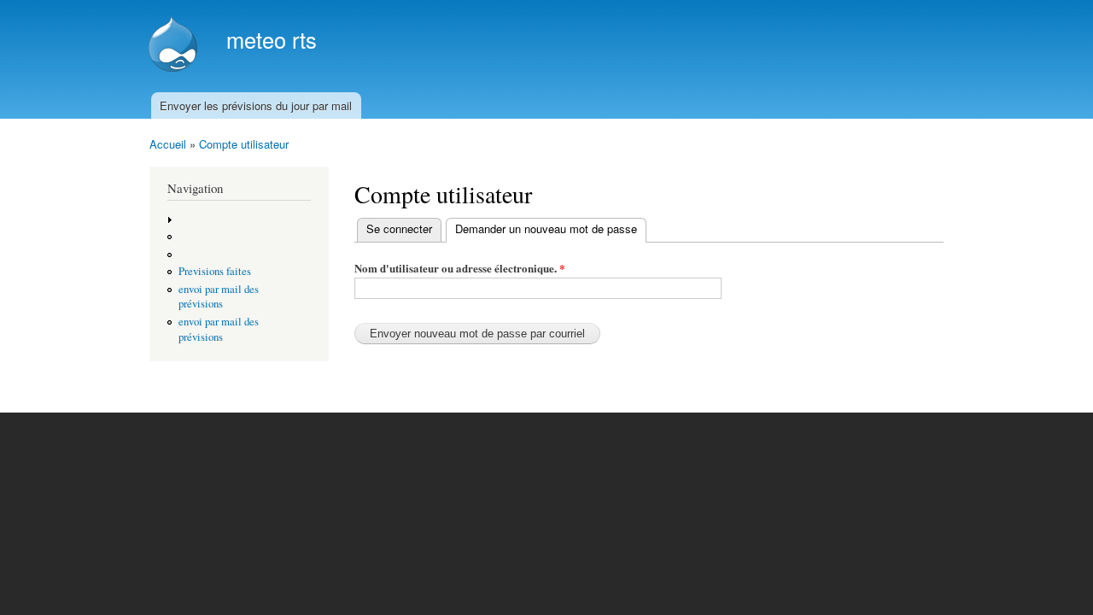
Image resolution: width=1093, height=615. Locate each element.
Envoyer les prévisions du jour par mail (256, 105)
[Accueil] (175, 46)
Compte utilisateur (244, 144)
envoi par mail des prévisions (218, 297)
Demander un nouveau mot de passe (550, 228)
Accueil (167, 144)
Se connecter (399, 228)
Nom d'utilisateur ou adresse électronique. (459, 268)
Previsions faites (214, 271)
